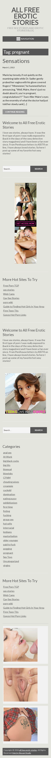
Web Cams (9, 293)
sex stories (8, 289)
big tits (6, 465)
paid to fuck (9, 544)
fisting (6, 511)
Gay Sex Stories (11, 298)
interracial (8, 527)
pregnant (8, 552)
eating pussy (9, 498)
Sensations (16, 60)
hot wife (7, 523)
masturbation (10, 536)
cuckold (7, 490)
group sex (8, 519)
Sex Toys (7, 557)
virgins (6, 565)
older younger (10, 540)
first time (8, 506)
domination (9, 494)
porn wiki (8, 302)
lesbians (7, 531)
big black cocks (11, 460)
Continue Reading (14, 112)
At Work (7, 456)
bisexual (7, 469)
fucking (7, 515)
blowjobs (8, 473)
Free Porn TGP (11, 285)
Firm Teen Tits (10, 310)
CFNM (6, 477)
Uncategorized (11, 561)
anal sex (7, 452)
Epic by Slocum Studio (22, 753)
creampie (8, 486)
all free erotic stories (26, 16)
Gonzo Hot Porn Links (14, 314)
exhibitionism (10, 502)
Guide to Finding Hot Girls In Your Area (23, 306)
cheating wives (11, 481)
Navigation (27, 39)
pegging (7, 548)
